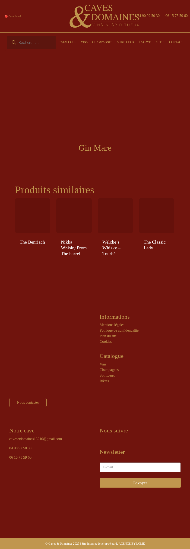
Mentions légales (112, 325)
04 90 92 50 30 (148, 16)
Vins (103, 364)
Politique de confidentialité (119, 330)
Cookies (106, 341)
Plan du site (108, 336)
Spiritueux (107, 375)
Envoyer (140, 483)
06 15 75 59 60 (176, 16)
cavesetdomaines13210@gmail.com (35, 439)
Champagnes (109, 370)
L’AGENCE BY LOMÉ (130, 543)
